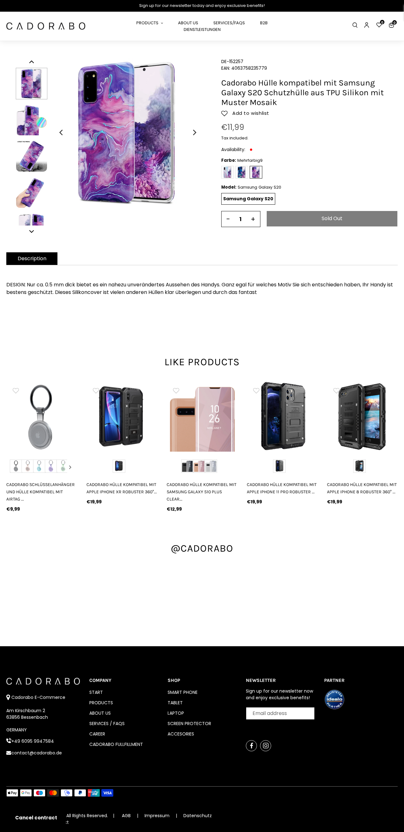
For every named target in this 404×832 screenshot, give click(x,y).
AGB (126, 815)
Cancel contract (36, 817)
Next (70, 467)
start (96, 692)
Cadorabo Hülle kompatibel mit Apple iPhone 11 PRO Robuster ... (282, 488)
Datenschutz (197, 815)
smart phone (183, 692)
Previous (13, 467)
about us (100, 713)
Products (101, 703)
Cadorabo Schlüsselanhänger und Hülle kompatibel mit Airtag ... (40, 492)
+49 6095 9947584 (32, 741)
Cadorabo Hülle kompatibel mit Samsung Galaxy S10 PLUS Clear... (201, 492)
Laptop (176, 713)
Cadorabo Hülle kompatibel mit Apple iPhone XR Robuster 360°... (121, 488)
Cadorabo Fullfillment (116, 744)
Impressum (158, 815)
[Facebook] (251, 745)
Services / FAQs (107, 723)
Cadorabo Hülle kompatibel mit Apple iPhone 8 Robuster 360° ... (362, 488)
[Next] (194, 132)
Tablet (175, 703)
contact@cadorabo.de (36, 753)
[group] (42, 416)
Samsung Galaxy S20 (248, 199)
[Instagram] (265, 745)
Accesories (181, 734)
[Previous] (61, 132)
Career (97, 734)
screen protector (189, 723)
